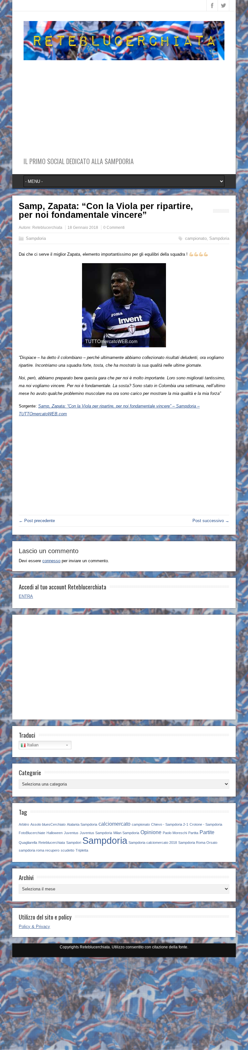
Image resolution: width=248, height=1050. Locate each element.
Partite (207, 832)
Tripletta (82, 850)
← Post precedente (37, 520)
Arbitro (24, 824)
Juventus (71, 833)
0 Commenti (114, 227)
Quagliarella (28, 842)
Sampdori (73, 842)
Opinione (150, 832)
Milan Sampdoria (126, 833)
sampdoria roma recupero (39, 850)
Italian (32, 745)
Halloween (54, 833)
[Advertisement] (124, 105)
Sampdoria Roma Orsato (197, 842)
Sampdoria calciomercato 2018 (153, 842)
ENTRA (26, 596)
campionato (196, 238)
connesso (51, 560)
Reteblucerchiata (47, 227)
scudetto (67, 850)
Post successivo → (210, 520)
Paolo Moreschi (175, 833)
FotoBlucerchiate (32, 833)
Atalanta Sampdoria (82, 824)
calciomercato (114, 824)
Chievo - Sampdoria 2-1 (169, 824)
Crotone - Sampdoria (206, 824)
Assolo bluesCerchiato (48, 824)
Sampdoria (36, 238)
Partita (193, 833)
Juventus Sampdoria (96, 833)
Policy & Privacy (34, 926)
